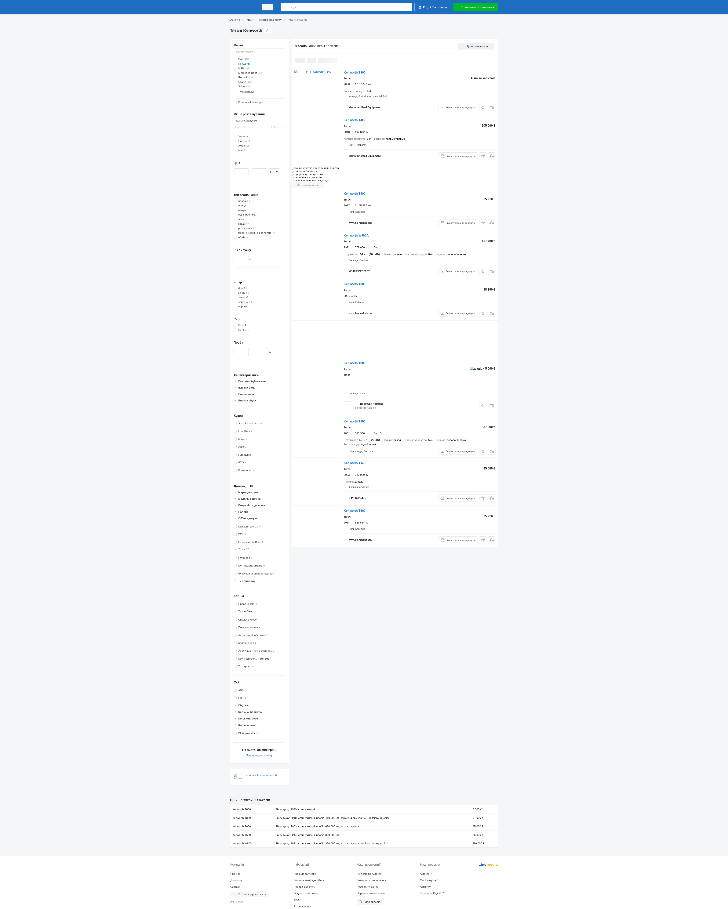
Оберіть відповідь (307, 185)
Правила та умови (304, 873)
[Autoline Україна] (243, 7)
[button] (482, 107)
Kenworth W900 (242, 843)
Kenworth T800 (355, 72)
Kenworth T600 (241, 826)
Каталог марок (302, 905)
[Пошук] (284, 7)
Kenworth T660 (355, 510)
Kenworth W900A (356, 235)
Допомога (236, 880)
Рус (240, 901)
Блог (296, 899)
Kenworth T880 (355, 284)
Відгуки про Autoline (305, 893)
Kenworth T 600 (355, 463)
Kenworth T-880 (355, 120)
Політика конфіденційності (309, 880)
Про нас (235, 873)
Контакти (235, 886)
